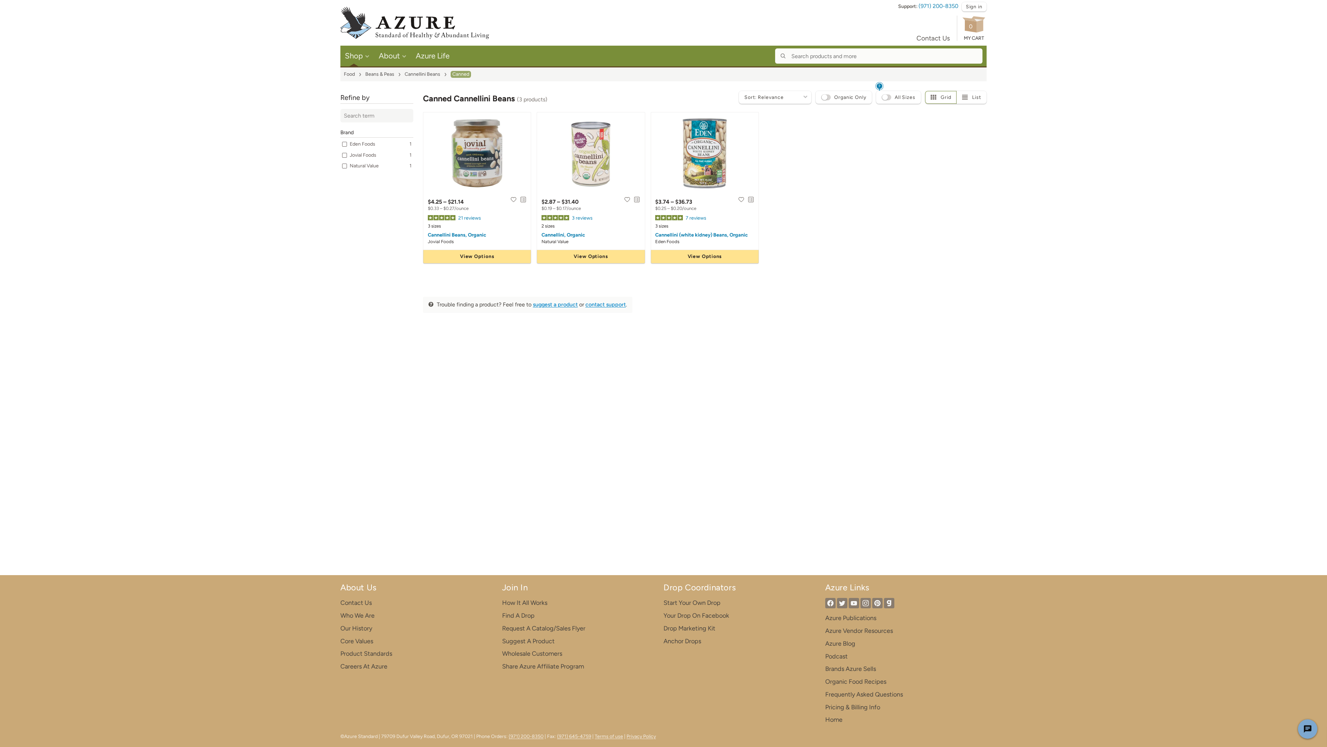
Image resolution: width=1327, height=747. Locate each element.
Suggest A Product (528, 641)
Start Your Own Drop (692, 603)
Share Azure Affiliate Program (543, 666)
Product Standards (366, 653)
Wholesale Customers (532, 653)
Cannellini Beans (422, 74)
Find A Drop (518, 615)
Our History (356, 628)
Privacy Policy (641, 736)
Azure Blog (840, 643)
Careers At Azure (363, 666)
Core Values (356, 641)
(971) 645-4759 (574, 736)
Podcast (836, 656)
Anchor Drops (682, 641)
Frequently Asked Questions (864, 694)
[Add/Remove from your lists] (523, 199)
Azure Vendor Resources (859, 631)
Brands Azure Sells (850, 669)
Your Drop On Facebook (696, 615)
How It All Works (524, 603)
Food (349, 74)
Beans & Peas (379, 74)
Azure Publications (850, 618)
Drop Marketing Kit (689, 628)
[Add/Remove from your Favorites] (513, 199)
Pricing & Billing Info (852, 707)
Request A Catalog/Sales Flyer (543, 628)
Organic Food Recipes (855, 681)
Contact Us (933, 38)
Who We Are (357, 615)
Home (834, 719)
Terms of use (609, 736)
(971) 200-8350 (938, 6)
